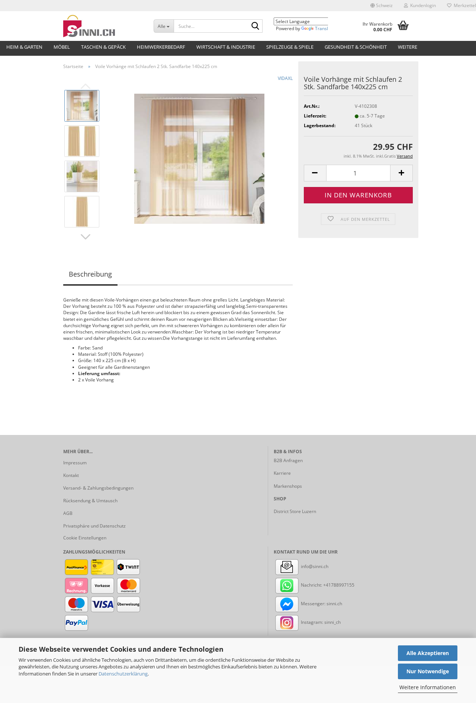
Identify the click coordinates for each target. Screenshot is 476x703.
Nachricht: (311, 585)
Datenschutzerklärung (123, 673)
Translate (325, 28)
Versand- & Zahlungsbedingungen (98, 488)
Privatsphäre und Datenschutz (94, 526)
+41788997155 (338, 585)
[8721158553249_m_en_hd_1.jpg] (199, 158)
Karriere (282, 473)
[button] (381, 5)
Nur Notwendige (427, 671)
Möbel (62, 46)
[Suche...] (255, 26)
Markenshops (288, 486)
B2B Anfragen (288, 460)
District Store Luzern (295, 511)
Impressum (75, 462)
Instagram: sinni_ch (320, 622)
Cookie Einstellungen (84, 538)
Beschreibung (90, 274)
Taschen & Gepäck (103, 46)
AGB (68, 513)
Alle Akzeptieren (427, 653)
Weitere (407, 46)
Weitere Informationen (427, 687)
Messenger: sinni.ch (321, 603)
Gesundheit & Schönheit (356, 46)
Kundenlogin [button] (422, 5)
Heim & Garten (24, 46)
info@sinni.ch (314, 566)
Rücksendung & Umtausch (90, 500)
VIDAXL (285, 78)
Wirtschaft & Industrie (225, 46)
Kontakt (71, 475)
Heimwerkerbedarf (161, 46)
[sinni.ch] (102, 26)
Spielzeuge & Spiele (289, 46)
